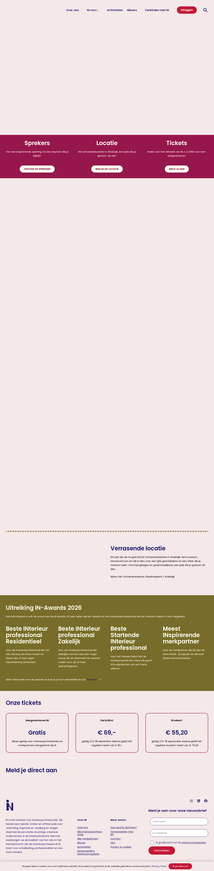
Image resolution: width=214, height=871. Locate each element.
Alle (90, 833)
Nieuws (81, 842)
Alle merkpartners (87, 838)
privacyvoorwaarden (194, 842)
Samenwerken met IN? (122, 833)
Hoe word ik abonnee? (124, 827)
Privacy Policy (159, 866)
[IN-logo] (10, 10)
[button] (205, 10)
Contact (116, 838)
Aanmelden (161, 850)
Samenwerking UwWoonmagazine (88, 852)
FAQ (113, 842)
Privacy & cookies (121, 847)
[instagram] (192, 801)
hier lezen (92, 679)
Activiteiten (84, 847)
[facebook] (206, 801)
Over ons (82, 827)
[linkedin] (199, 801)
